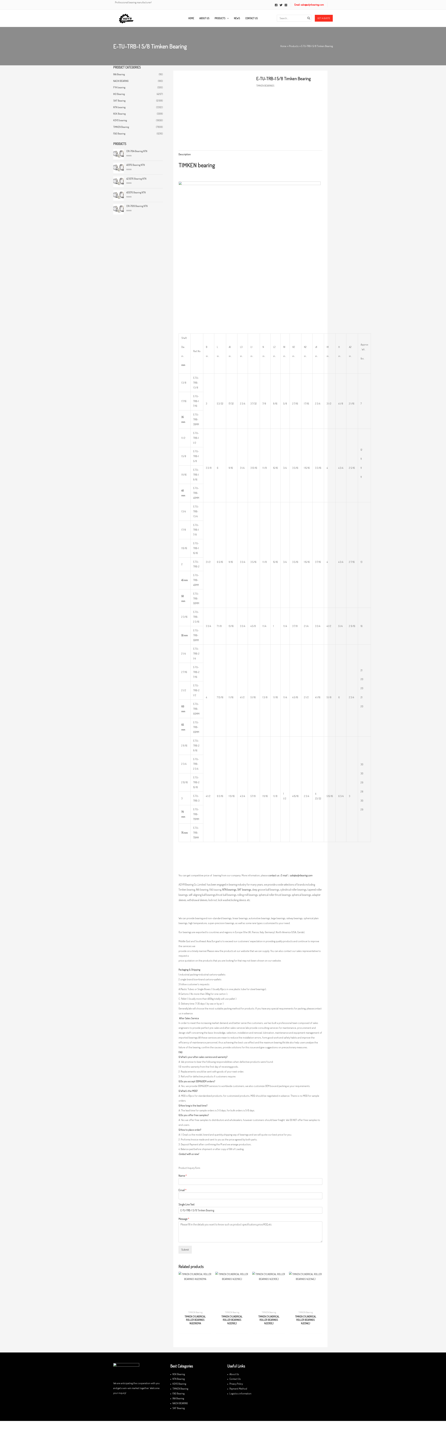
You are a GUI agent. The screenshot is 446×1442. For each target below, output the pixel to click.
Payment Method (238, 1388)
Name (183, 1175)
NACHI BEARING (121, 81)
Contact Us (235, 1379)
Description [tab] (185, 154)
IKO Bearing (119, 94)
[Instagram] (285, 5)
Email (182, 1190)
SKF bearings (244, 889)
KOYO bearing (120, 120)
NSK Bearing (119, 113)
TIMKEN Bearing (121, 127)
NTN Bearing (178, 1379)
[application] (227, 18)
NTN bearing (119, 107)
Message (184, 1219)
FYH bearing (119, 87)
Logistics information (240, 1393)
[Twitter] (281, 5)
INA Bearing (119, 74)
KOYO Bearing (179, 1383)
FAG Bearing (119, 133)
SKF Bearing (119, 100)
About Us (234, 1374)
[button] (324, 18)
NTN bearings (229, 889)
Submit (185, 1249)
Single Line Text (187, 1204)
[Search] (309, 18)
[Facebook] (276, 5)
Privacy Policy (236, 1383)
